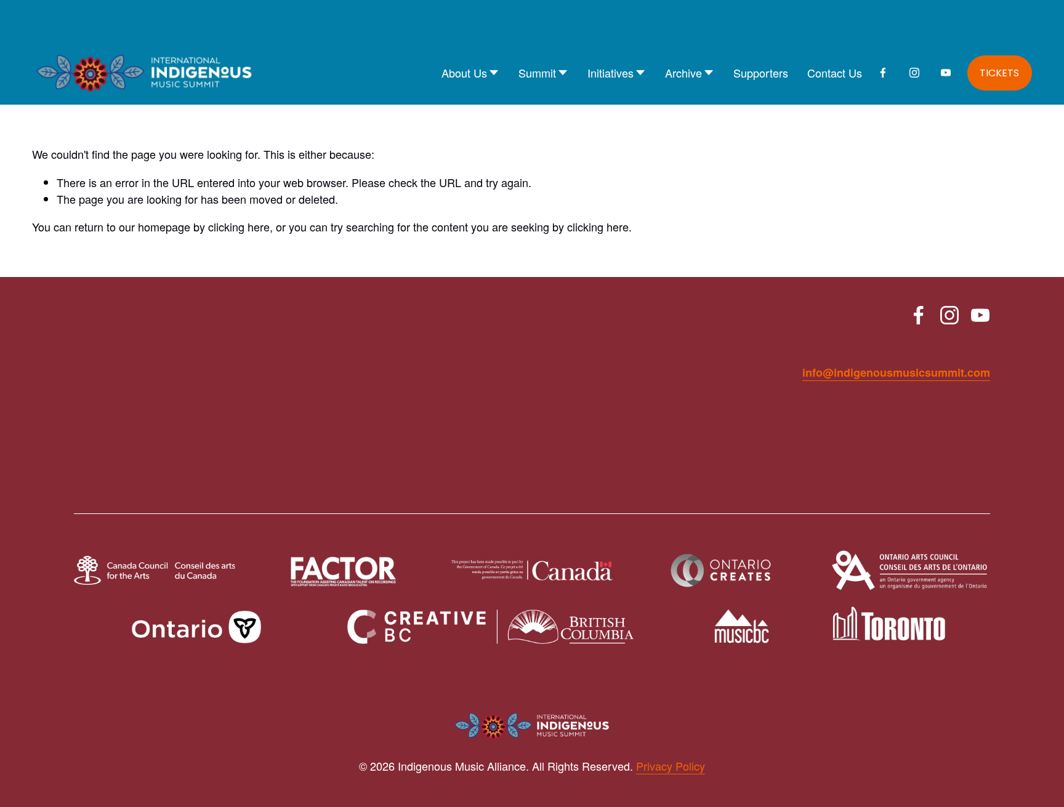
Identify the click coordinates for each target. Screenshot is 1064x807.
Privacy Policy (670, 766)
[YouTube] (946, 72)
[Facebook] (883, 72)
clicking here (239, 227)
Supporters (760, 73)
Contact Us (834, 73)
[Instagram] (914, 72)
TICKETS (999, 73)
